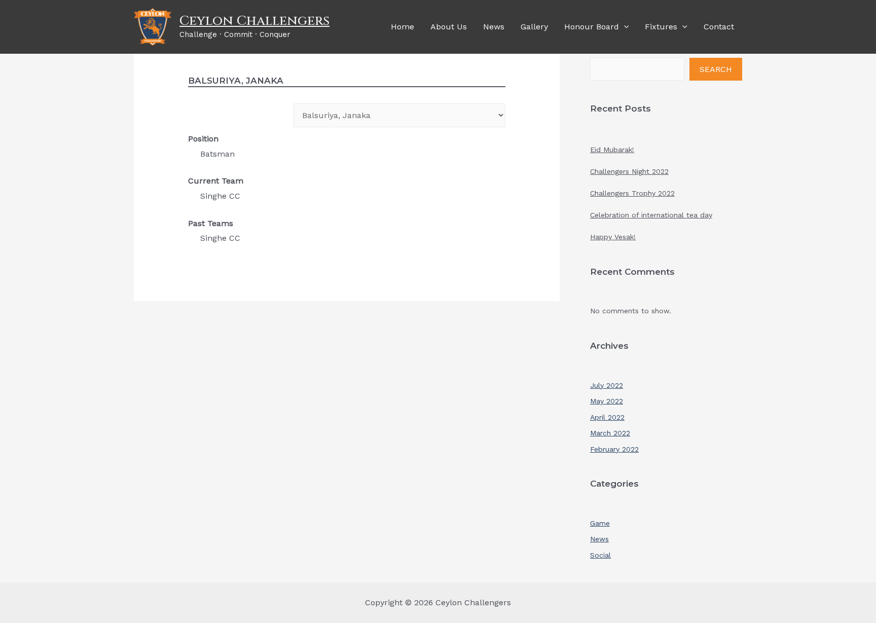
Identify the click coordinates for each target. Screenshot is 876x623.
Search (716, 69)
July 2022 (606, 385)
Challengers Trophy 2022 (632, 193)
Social (600, 555)
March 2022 (610, 433)
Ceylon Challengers (254, 21)
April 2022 (607, 417)
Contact (719, 26)
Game (600, 523)
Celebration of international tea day (651, 215)
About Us (448, 26)
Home (402, 26)
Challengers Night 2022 (629, 171)
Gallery (534, 26)
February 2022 (614, 449)
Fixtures (661, 26)
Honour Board (591, 26)
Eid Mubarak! (612, 149)
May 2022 (606, 401)
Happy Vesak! (613, 237)
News (493, 26)
